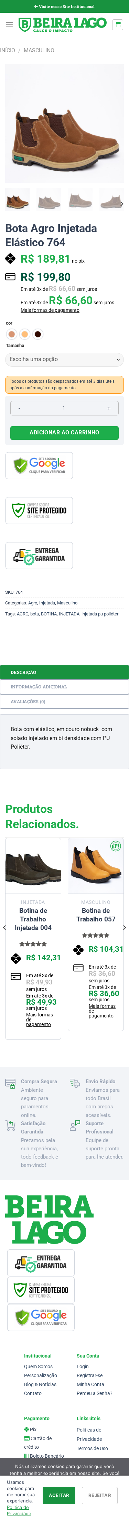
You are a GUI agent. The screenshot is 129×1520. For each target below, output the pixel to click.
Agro (32, 602)
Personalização (40, 1376)
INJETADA (69, 613)
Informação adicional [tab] (39, 686)
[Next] (113, 123)
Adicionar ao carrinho (64, 433)
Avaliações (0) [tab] (28, 701)
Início (7, 50)
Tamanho (15, 345)
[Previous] (16, 123)
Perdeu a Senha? (94, 1393)
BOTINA (49, 613)
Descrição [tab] (23, 672)
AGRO (22, 613)
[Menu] (9, 24)
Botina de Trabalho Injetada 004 (33, 919)
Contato (33, 1393)
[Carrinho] (117, 24)
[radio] (12, 334)
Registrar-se (90, 1376)
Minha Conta (90, 1384)
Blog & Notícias (40, 1384)
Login (83, 1367)
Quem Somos (38, 1367)
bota (34, 613)
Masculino (39, 50)
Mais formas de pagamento (50, 310)
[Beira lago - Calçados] (63, 24)
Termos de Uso (92, 1449)
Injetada (47, 602)
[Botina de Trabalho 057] (95, 866)
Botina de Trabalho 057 (96, 915)
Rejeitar (99, 1495)
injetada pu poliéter (100, 613)
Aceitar (59, 1495)
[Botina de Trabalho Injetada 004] (33, 866)
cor (9, 323)
